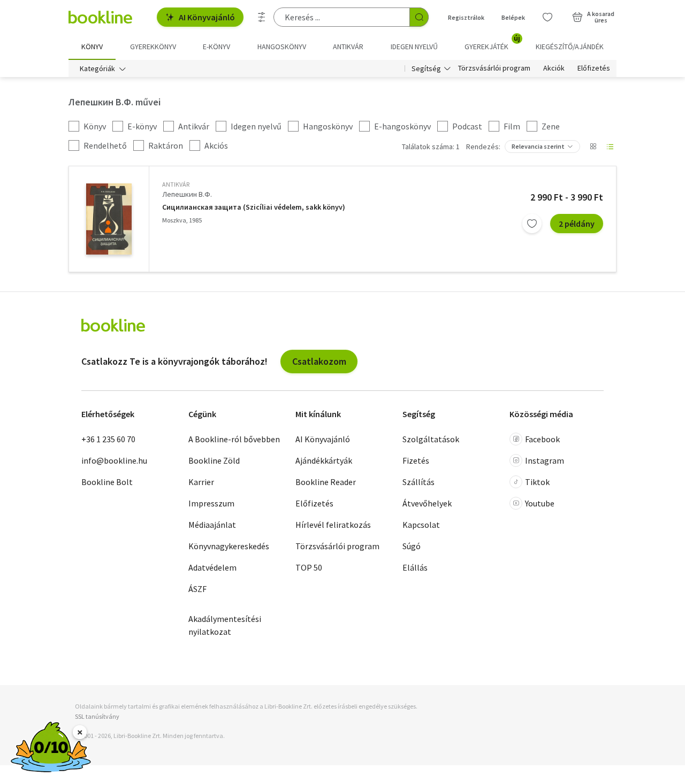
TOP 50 (308, 567)
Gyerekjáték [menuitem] (492, 42)
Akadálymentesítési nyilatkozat (224, 625)
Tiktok (537, 481)
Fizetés (415, 460)
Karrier (201, 481)
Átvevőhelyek (427, 503)
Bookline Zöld (214, 460)
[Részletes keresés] (261, 17)
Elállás (415, 567)
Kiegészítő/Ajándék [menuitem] (570, 46)
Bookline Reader (325, 481)
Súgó (411, 546)
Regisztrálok (466, 17)
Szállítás (418, 481)
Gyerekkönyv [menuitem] (153, 46)
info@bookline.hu (114, 460)
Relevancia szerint (538, 146)
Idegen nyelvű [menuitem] (414, 46)
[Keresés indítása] (419, 17)
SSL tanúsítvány (97, 716)
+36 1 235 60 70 (108, 439)
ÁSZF (197, 588)
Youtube (539, 503)
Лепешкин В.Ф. (187, 194)
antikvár (175, 184)
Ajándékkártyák (323, 460)
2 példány (577, 223)
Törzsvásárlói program (494, 68)
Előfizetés (593, 68)
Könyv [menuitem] (92, 46)
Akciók (554, 68)
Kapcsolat (421, 524)
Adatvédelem (212, 567)
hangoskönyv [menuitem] (281, 46)
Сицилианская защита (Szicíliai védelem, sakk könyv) (253, 207)
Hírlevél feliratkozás (333, 524)
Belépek (513, 17)
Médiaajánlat (212, 524)
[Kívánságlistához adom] (532, 223)
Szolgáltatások (430, 439)
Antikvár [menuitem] (348, 46)
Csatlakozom (319, 361)
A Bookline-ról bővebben (234, 439)
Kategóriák (97, 68)
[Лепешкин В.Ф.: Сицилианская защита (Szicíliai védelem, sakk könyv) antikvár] (109, 219)
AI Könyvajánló (207, 17)
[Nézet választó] (593, 146)
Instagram (544, 460)
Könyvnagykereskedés (228, 546)
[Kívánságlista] (547, 17)
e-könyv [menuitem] (216, 46)
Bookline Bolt (107, 481)
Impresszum (211, 503)
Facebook (542, 439)
